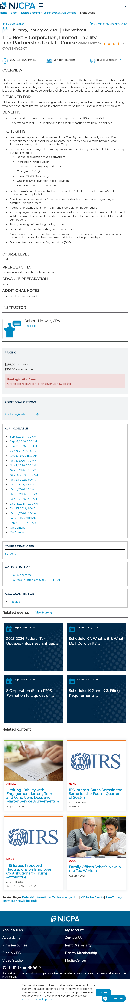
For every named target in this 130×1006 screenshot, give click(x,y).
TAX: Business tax (21, 575)
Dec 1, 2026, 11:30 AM (23, 484)
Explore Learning (30, 12)
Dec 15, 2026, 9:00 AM (23, 498)
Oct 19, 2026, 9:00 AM (23, 451)
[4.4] (104, 44)
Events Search (14, 23)
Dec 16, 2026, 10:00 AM (24, 503)
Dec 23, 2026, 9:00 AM (24, 508)
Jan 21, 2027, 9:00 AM (23, 518)
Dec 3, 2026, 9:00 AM (23, 489)
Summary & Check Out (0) (110, 23)
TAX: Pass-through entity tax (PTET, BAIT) (36, 579)
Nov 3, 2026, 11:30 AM (23, 460)
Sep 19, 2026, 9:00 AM (23, 446)
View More (42, 612)
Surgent (10, 553)
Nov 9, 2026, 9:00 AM (23, 470)
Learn (14, 12)
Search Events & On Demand (60, 12)
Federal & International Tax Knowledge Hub (50, 897)
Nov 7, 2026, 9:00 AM (23, 465)
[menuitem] (13, 930)
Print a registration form (20, 414)
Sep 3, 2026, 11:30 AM (23, 436)
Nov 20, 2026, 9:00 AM (24, 474)
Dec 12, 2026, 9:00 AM (23, 494)
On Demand (18, 527)
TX (119, 59)
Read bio (30, 325)
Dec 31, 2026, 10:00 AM (24, 513)
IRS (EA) (15, 601)
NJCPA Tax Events (92, 897)
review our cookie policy (37, 999)
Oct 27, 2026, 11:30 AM (23, 455)
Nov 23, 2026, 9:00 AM (24, 479)
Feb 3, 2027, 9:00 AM (23, 522)
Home (3, 12)
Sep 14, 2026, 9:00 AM (23, 441)
